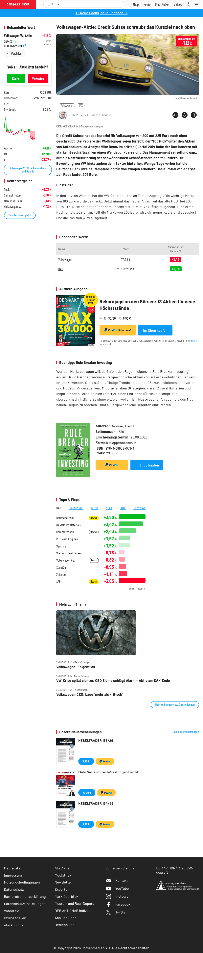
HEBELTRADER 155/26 (95, 740)
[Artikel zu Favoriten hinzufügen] (194, 115)
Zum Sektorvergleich (19, 215)
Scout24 (61, 567)
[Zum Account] (147, 4)
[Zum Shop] (135, 4)
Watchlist (16, 53)
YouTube (122, 888)
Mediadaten (13, 868)
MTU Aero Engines (67, 539)
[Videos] (177, 4)
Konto (194, 340)
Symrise (61, 546)
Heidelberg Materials (68, 525)
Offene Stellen (15, 918)
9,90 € (86, 761)
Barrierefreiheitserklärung (25, 896)
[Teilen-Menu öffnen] (175, 115)
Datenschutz (14, 889)
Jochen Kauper (101, 115)
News (93, 517)
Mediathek (63, 875)
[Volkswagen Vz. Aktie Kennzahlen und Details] (28, 128)
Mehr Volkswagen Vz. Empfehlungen (175, 704)
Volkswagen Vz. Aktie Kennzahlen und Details (28, 169)
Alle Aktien (63, 868)
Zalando (61, 574)
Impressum (13, 875)
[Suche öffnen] (48, 4)
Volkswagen (66, 105)
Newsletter (63, 882)
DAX (81, 105)
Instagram (123, 896)
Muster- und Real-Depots (74, 903)
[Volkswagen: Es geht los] (127, 632)
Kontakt (121, 880)
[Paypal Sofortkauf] (112, 465)
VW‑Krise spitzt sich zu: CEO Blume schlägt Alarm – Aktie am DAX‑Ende (113, 680)
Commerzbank (65, 532)
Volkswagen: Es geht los (75, 667)
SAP (58, 581)
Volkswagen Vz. (65, 560)
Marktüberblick (66, 896)
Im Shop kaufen (155, 330)
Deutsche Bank (65, 518)
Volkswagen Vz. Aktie (18, 36)
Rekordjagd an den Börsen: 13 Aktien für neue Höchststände (147, 305)
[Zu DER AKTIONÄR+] (162, 4)
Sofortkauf (124, 330)
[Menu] (198, 4)
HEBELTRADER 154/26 (95, 803)
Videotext (12, 911)
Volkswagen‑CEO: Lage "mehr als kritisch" (89, 694)
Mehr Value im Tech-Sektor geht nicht (108, 772)
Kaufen (16, 78)
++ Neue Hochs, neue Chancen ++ (102, 13)
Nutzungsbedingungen (22, 882)
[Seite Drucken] (185, 115)
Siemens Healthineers (69, 553)
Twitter (121, 912)
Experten (62, 889)
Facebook (122, 904)
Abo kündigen (15, 925)
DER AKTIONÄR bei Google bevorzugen (79, 126)
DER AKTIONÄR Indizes (72, 910)
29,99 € (87, 792)
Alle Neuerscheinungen (186, 731)
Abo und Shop (66, 917)
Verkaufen (38, 78)
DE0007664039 (13, 45)
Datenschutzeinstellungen (24, 903)
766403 (8, 41)
